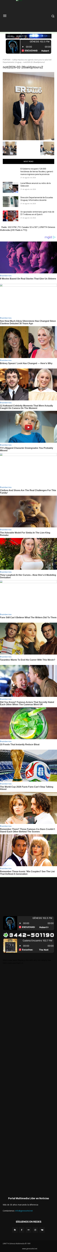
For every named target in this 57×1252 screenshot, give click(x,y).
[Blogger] (15, 1230)
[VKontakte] (42, 1230)
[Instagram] (35, 1230)
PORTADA (7, 60)
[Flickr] (28, 1230)
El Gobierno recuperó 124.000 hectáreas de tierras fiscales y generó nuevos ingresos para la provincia (36, 171)
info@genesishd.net (24, 1210)
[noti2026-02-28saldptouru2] (28, 106)
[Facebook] (21, 1230)
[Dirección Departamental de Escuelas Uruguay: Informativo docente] (10, 201)
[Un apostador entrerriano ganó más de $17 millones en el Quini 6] (10, 216)
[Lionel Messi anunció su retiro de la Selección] (10, 187)
